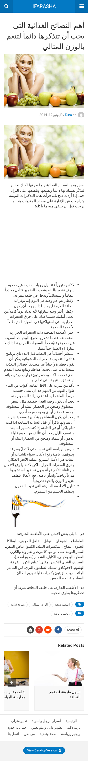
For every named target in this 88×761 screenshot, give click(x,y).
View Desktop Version (42, 750)
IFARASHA (44, 6)
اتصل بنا (13, 734)
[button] (81, 6)
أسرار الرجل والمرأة (46, 721)
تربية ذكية (74, 727)
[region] (44, 241)
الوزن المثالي (40, 604)
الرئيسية (71, 721)
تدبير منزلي (19, 721)
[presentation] (12, 682)
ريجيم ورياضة (62, 613)
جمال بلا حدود (17, 727)
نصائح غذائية (18, 604)
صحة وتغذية (48, 734)
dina (68, 115)
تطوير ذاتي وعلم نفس (46, 727)
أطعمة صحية (62, 604)
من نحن (29, 734)
